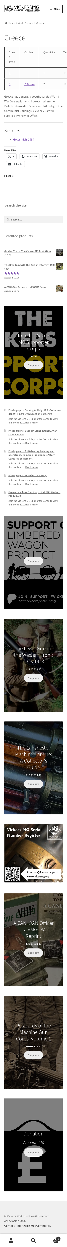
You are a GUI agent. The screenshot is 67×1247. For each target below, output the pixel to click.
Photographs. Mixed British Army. (27, 475)
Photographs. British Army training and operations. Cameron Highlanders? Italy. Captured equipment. (31, 455)
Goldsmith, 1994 (23, 139)
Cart (52, 1237)
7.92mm (29, 84)
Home (12, 23)
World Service (26, 23)
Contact (9, 1225)
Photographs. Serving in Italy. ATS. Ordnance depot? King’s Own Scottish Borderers (34, 411)
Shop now (33, 365)
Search (33, 1240)
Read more (31, 422)
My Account (11, 1240)
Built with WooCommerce (33, 1225)
